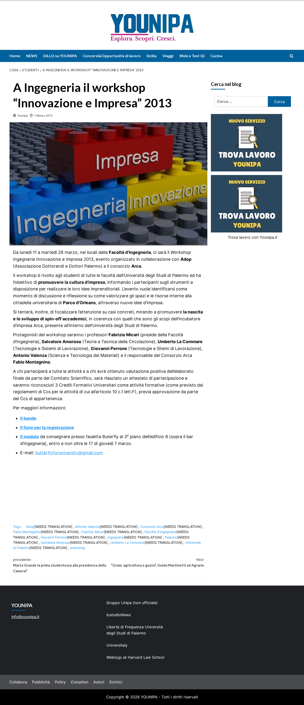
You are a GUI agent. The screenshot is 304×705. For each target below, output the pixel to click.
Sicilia (152, 55)
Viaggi (167, 55)
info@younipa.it (25, 616)
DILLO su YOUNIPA (60, 55)
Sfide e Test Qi (191, 55)
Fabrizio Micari (92, 532)
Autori (98, 682)
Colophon (79, 682)
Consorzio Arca (152, 527)
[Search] (291, 56)
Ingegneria (116, 537)
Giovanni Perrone (54, 537)
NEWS (31, 55)
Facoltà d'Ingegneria (160, 532)
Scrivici (115, 682)
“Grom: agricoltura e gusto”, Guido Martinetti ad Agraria (157, 562)
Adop (30, 527)
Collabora (18, 682)
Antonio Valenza (87, 527)
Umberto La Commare (127, 542)
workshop (77, 548)
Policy (60, 682)
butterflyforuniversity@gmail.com (69, 452)
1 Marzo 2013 (43, 115)
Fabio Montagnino (27, 532)
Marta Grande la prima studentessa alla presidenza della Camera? (59, 565)
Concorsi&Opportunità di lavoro (112, 55)
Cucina (216, 55)
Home (15, 55)
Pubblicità (41, 682)
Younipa (22, 115)
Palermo (171, 537)
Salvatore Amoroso (55, 542)
